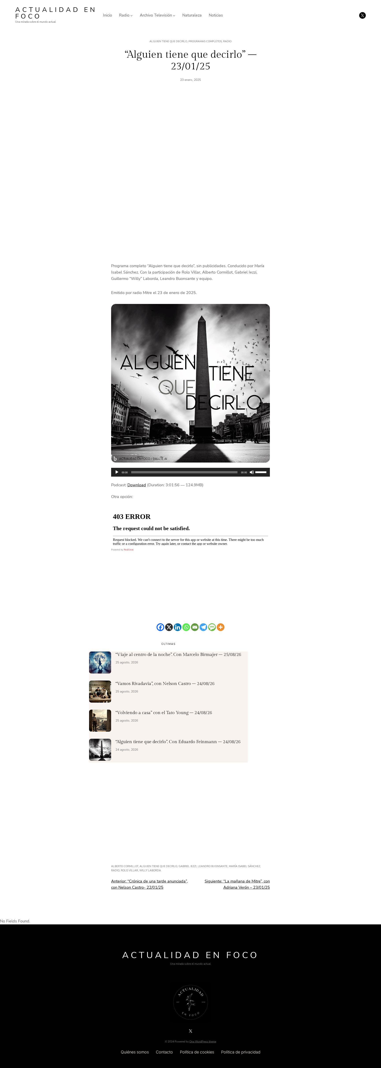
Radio (227, 41)
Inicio (107, 15)
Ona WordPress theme (202, 1041)
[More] (220, 627)
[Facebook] (160, 627)
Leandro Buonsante (213, 866)
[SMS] (212, 627)
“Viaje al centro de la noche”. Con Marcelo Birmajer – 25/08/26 (178, 654)
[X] (169, 627)
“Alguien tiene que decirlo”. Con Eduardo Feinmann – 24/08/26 (178, 741)
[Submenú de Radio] (131, 15)
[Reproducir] (117, 472)
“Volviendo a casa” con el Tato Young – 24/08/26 (164, 712)
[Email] (195, 627)
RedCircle (129, 549)
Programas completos (205, 41)
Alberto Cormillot (124, 866)
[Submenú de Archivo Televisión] (174, 15)
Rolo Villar (129, 870)
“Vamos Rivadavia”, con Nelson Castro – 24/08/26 (165, 683)
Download (136, 485)
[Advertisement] (190, 137)
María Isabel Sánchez (244, 866)
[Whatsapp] (186, 627)
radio (115, 870)
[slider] (261, 472)
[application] (190, 472)
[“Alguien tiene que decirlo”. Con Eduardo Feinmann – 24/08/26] (100, 751)
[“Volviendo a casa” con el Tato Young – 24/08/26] (100, 721)
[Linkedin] (177, 627)
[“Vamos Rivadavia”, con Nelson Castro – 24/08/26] (100, 692)
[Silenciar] (252, 472)
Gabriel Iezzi (187, 866)
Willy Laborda (150, 870)
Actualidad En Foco (56, 13)
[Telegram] (203, 627)
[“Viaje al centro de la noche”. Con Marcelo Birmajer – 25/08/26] (100, 663)
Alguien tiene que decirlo (168, 41)
